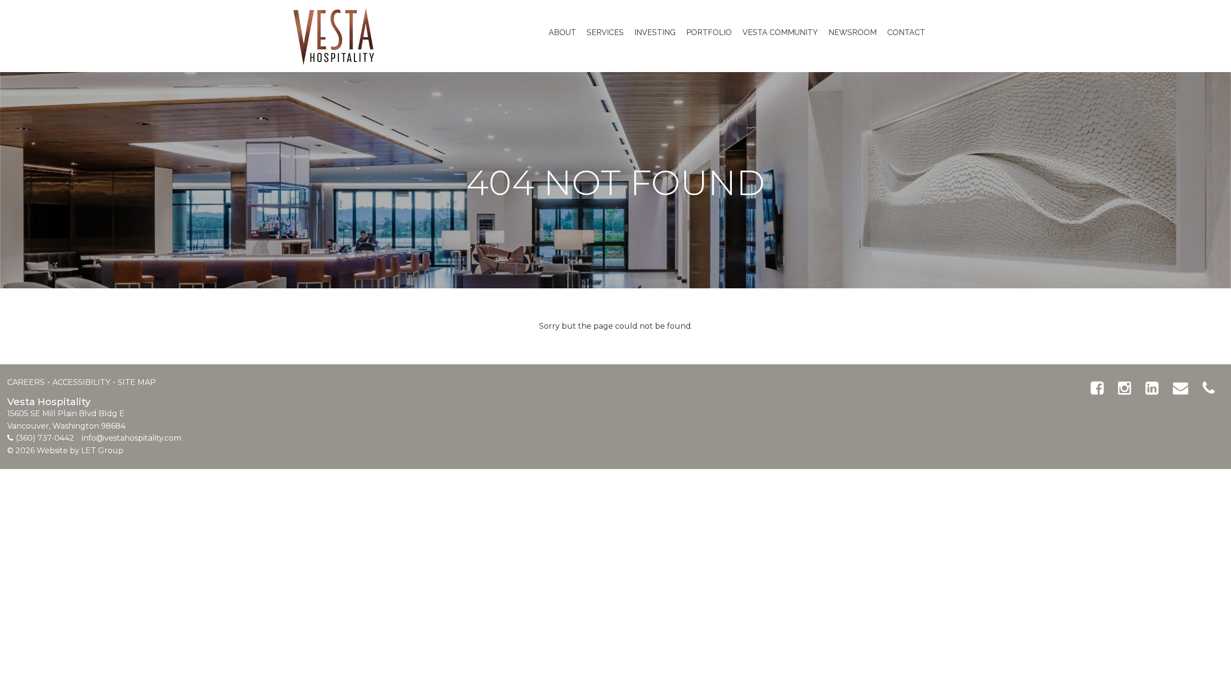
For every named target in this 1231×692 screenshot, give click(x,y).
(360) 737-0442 (45, 438)
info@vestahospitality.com (131, 438)
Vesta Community (780, 32)
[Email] (1180, 388)
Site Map (137, 382)
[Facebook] (1097, 388)
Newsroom (853, 32)
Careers (27, 382)
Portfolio (709, 32)
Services (605, 32)
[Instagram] (1124, 388)
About (562, 32)
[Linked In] (1152, 388)
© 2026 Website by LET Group (65, 450)
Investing (655, 32)
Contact (906, 32)
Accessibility (82, 382)
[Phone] (1208, 388)
